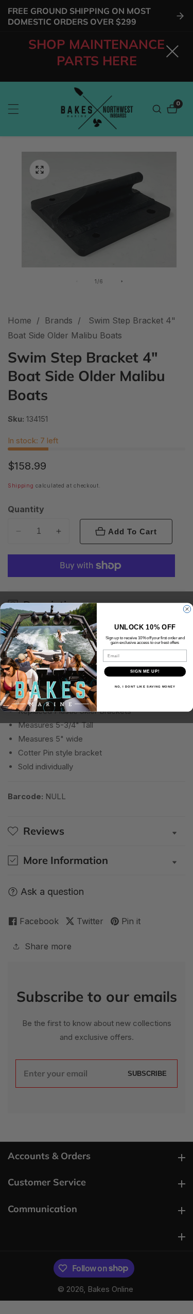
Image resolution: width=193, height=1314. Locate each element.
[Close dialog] (186, 609)
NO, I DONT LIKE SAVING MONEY (144, 686)
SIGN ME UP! (145, 671)
